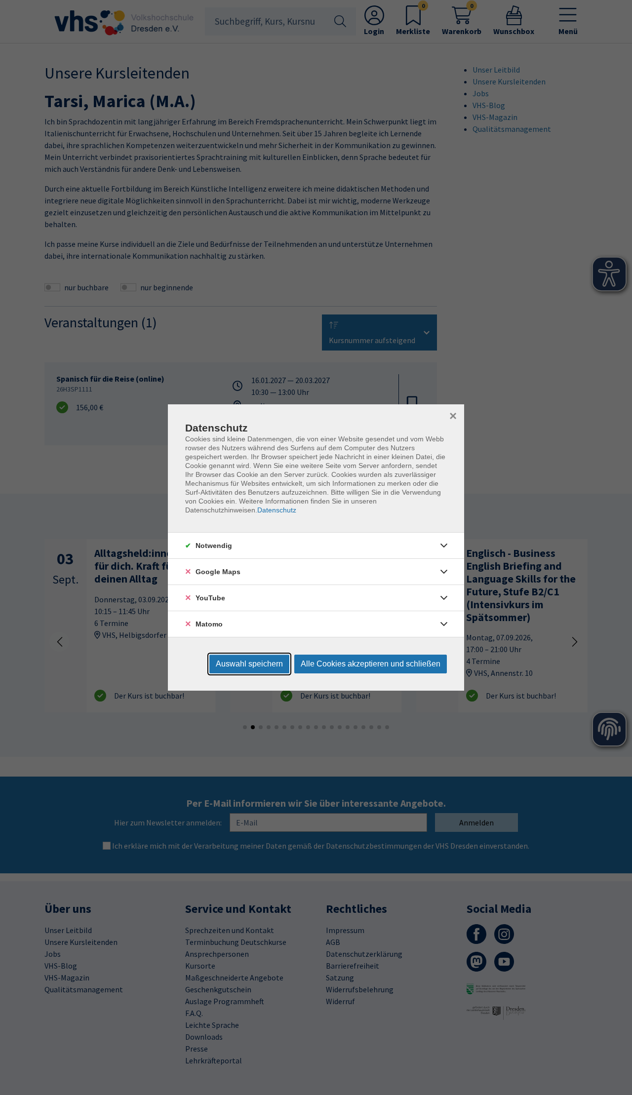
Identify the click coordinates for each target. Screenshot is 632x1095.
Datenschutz (276, 510)
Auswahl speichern (249, 664)
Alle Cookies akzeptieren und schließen (370, 664)
